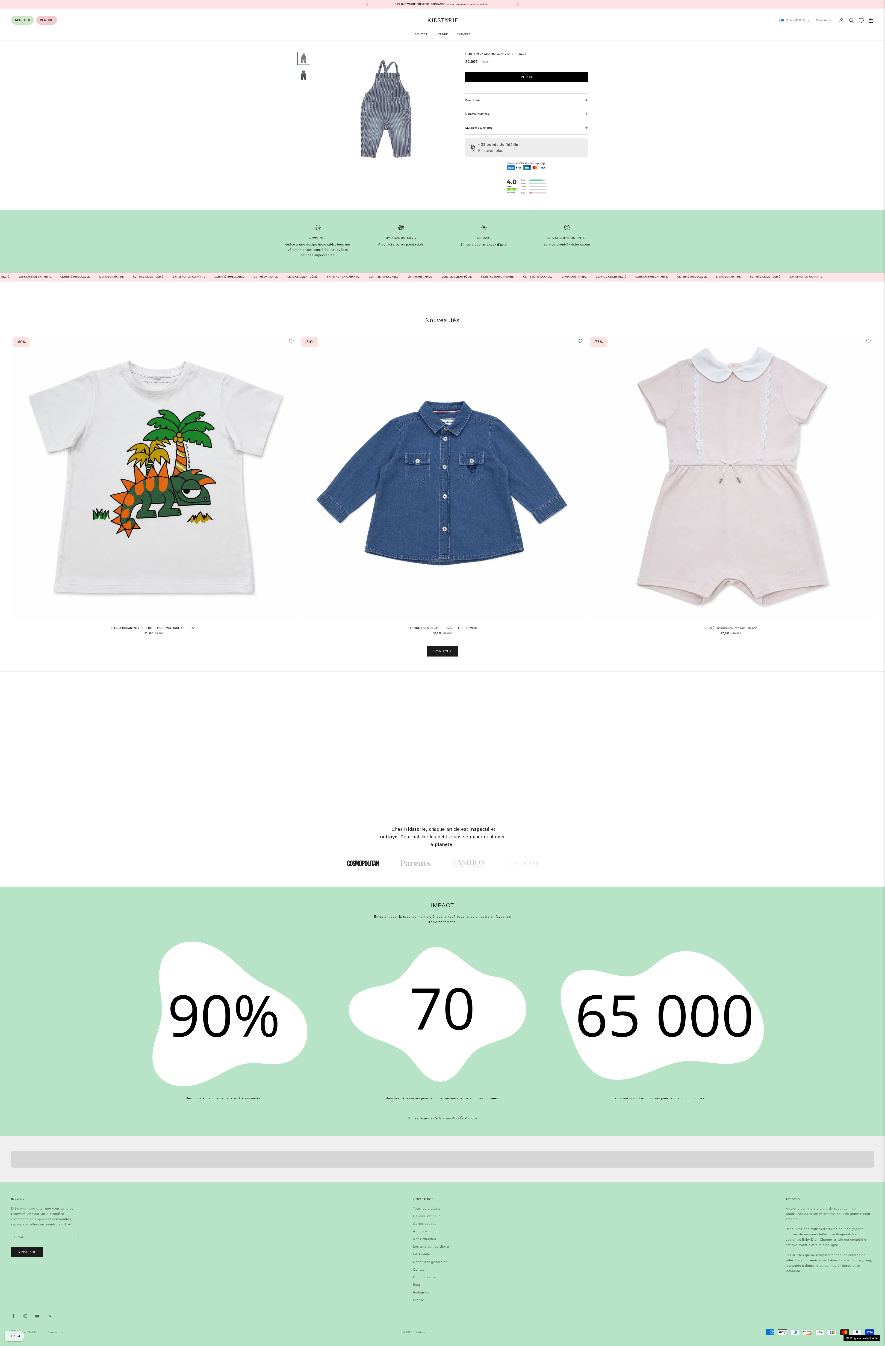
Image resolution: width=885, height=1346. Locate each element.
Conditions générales (430, 1262)
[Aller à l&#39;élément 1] (303, 58)
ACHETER (22, 20)
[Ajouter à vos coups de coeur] (291, 340)
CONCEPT (463, 34)
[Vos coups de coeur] (861, 20)
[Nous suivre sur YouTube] (37, 1316)
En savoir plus (490, 151)
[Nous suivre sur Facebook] (13, 1316)
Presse (418, 1300)
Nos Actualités (424, 1239)
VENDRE (46, 20)
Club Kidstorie (424, 1277)
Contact (419, 1269)
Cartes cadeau (425, 1223)
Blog (416, 1285)
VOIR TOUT (442, 651)
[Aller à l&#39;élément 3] (469, 863)
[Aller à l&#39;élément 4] (522, 863)
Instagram (421, 1292)
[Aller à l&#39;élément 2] (303, 74)
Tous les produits (426, 1208)
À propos (420, 1231)
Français (821, 20)
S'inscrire (27, 1252)
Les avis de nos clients (431, 1246)
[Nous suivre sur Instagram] (25, 1316)
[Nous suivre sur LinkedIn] (49, 1316)
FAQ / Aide (421, 1254)
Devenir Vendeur (426, 1216)
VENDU (526, 77)
